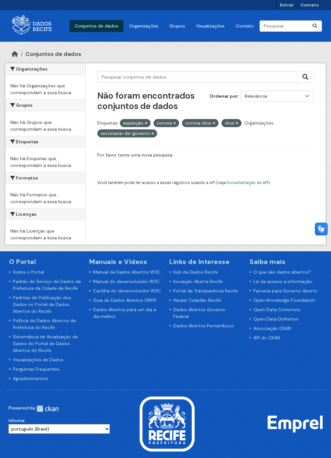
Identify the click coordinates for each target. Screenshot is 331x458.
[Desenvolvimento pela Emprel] (295, 424)
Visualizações (210, 26)
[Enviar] (314, 26)
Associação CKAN (272, 328)
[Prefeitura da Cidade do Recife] (167, 424)
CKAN (48, 408)
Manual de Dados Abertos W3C (126, 272)
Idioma (16, 420)
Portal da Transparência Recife (205, 291)
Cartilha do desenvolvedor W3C (127, 291)
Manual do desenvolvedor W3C (126, 281)
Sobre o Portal (28, 272)
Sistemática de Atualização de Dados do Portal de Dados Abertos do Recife (45, 343)
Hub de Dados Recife (195, 272)
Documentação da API (247, 182)
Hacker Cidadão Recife (197, 300)
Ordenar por (223, 96)
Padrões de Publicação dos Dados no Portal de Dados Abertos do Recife (42, 304)
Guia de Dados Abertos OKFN (124, 300)
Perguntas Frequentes (36, 369)
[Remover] (146, 123)
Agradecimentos (30, 378)
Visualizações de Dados (38, 360)
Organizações (143, 26)
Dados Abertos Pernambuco (203, 326)
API (212, 182)
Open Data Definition (275, 319)
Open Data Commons (276, 309)
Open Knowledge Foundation (284, 300)
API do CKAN (266, 338)
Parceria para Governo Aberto (285, 291)
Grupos (177, 26)
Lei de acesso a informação (282, 281)
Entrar (287, 5)
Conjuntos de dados (96, 26)
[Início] (15, 54)
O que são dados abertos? (282, 272)
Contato (310, 5)
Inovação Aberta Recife (198, 281)
